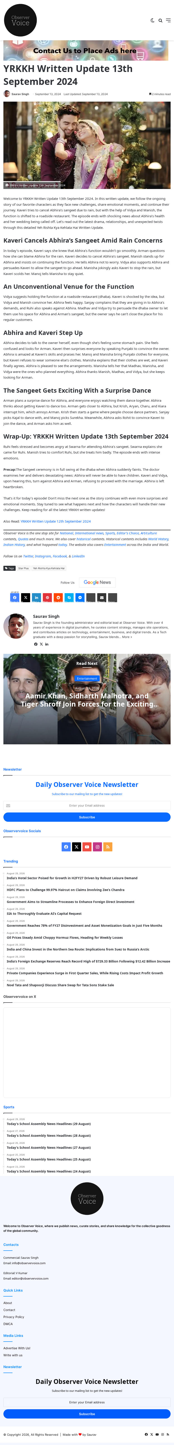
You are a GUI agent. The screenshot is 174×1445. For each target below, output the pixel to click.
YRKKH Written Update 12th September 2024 (56, 521)
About (7, 1303)
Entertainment (115, 544)
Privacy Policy (13, 1317)
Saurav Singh (20, 94)
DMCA (8, 1324)
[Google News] (97, 583)
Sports (110, 533)
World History (158, 539)
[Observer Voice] (20, 20)
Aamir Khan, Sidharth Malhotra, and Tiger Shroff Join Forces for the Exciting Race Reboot (87, 704)
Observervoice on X (19, 996)
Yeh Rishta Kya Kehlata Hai (49, 568)
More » (127, 637)
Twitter (28, 556)
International (85, 533)
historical (84, 539)
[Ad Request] (85, 59)
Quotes (23, 539)
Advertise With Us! (16, 1348)
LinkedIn (78, 556)
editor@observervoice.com (30, 1278)
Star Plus (23, 568)
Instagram (43, 556)
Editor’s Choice (128, 533)
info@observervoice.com (29, 1263)
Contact (9, 1310)
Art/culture (149, 533)
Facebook (60, 556)
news (100, 533)
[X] (41, 644)
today (62, 544)
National (66, 533)
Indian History (14, 544)
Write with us (12, 1355)
